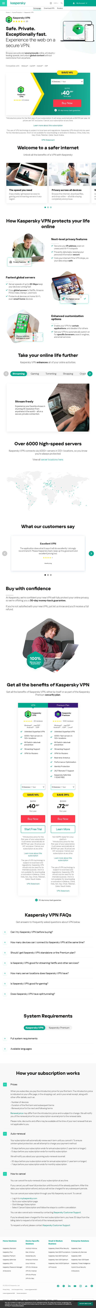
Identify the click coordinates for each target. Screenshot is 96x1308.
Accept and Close (85, 1303)
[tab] (18, 373)
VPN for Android (31, 1271)
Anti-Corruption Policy (17, 1289)
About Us (12, 1300)
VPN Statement (48, 140)
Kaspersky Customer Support (67, 1212)
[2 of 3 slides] (48, 207)
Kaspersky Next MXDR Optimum (58, 1263)
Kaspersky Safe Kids (9, 1260)
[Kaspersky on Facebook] (58, 1286)
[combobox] (56, 3)
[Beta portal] (91, 1286)
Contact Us (6, 1300)
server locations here (52, 459)
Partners (19, 1300)
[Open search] (61, 3)
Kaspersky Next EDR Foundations (59, 1252)
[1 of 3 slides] (45, 207)
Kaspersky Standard (9, 1248)
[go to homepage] (18, 3)
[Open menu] (3, 3)
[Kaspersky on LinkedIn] (69, 1286)
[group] (26, 183)
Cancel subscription (22, 1293)
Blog (24, 1300)
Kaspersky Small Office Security (58, 1248)
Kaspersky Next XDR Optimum (58, 1260)
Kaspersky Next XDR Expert (80, 1260)
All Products (52, 1267)
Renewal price (17, 1113)
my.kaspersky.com (28, 1198)
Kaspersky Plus (7, 1252)
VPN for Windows (31, 1267)
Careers (55, 1300)
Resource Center (32, 1300)
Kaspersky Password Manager (12, 1267)
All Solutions (7, 1271)
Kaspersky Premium (9, 1256)
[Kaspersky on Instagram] (80, 1286)
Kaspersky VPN (8, 1263)
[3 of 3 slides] (50, 207)
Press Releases (42, 1300)
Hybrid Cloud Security (78, 1267)
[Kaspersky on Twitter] (63, 1286)
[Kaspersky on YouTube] (75, 1286)
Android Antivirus (31, 1248)
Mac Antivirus (30, 1252)
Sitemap (49, 1300)
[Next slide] (91, 553)
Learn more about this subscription (48, 125)
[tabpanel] (48, 408)
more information (18, 1305)
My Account (80, 3)
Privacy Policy (6, 1289)
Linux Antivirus (30, 1263)
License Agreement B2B (9, 1293)
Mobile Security (31, 1256)
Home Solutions (10, 1241)
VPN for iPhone (31, 1275)
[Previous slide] (4, 553)
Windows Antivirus (32, 1260)
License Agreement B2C (31, 1289)
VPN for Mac (30, 1278)
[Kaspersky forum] (86, 1286)
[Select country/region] (50, 3)
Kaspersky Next (76, 1248)
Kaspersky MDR (76, 1256)
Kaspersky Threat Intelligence (80, 1263)
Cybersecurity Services (79, 1252)
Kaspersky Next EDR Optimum (58, 1256)
